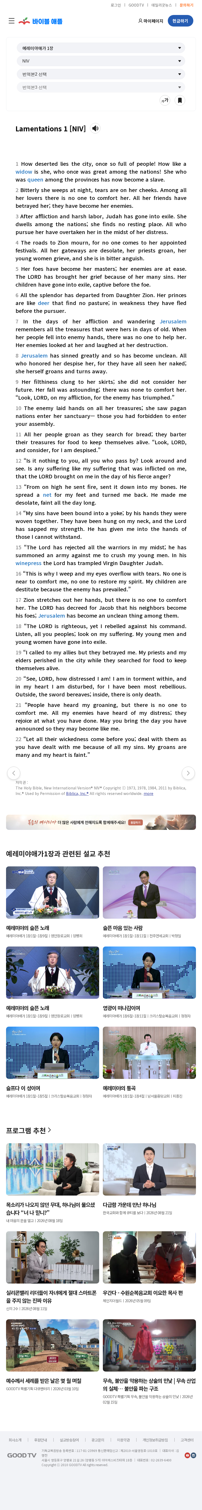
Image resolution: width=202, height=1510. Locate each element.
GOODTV (136, 4)
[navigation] (11, 20)
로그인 (116, 4)
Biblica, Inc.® (77, 793)
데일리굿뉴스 (162, 4)
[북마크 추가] (180, 100)
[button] (101, 48)
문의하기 (186, 4)
